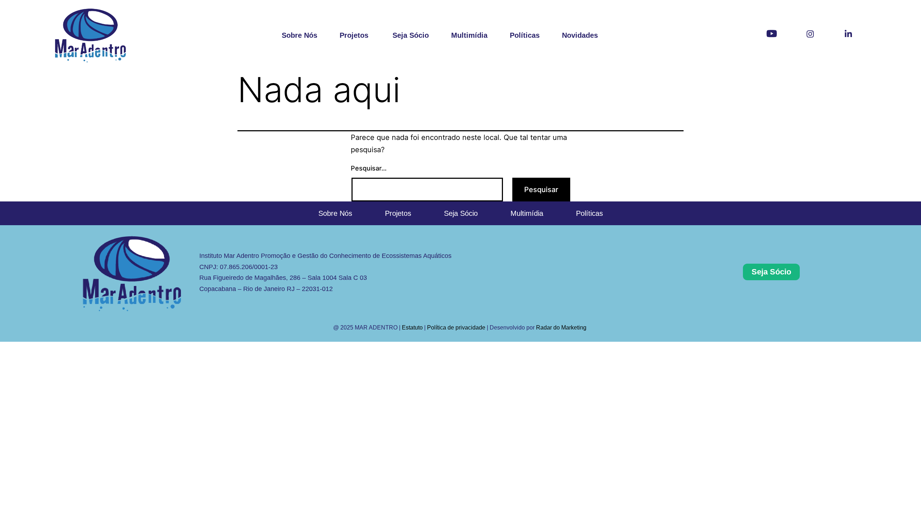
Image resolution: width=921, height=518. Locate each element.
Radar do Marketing (562, 327)
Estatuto (412, 327)
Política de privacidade (456, 327)
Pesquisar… (369, 168)
